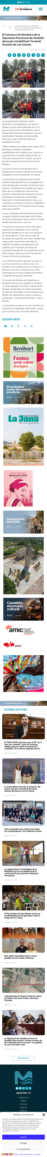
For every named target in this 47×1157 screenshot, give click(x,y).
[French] (8, 1154)
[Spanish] (11, 1154)
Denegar (23, 1143)
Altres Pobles (10, 27)
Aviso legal (37, 1154)
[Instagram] (23, 2)
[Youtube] (18, 2)
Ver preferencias (23, 1149)
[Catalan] (3, 1154)
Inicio (3, 26)
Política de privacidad (26, 1154)
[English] (5, 1154)
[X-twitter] (26, 2)
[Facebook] (21, 2)
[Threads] (29, 2)
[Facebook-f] (18, 326)
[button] (44, 1115)
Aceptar (23, 1137)
